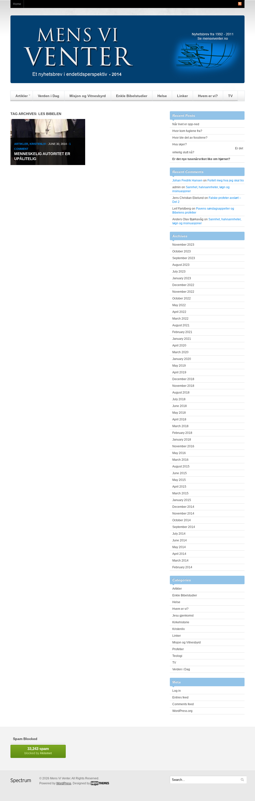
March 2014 (180, 560)
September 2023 (183, 258)
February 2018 (182, 433)
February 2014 (182, 567)
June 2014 (179, 540)
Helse (162, 96)
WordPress (63, 783)
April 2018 (179, 419)
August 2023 (181, 265)
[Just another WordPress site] (127, 82)
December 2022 (183, 285)
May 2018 (179, 412)
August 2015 (181, 466)
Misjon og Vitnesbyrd (87, 96)
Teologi (177, 656)
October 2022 (181, 298)
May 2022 (179, 305)
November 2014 (183, 513)
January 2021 (181, 339)
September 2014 (183, 527)
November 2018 (183, 386)
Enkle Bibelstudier (131, 96)
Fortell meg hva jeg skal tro (225, 180)
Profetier (178, 649)
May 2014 (179, 547)
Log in (176, 690)
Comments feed (183, 704)
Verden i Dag (48, 96)
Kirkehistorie (180, 622)
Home (17, 4)
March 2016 (180, 459)
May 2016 (179, 453)
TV (230, 96)
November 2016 (183, 446)
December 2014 (183, 507)
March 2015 (180, 493)
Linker (182, 96)
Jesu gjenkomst (182, 615)
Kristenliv (38, 143)
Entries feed (180, 697)
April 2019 (179, 372)
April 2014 (179, 554)
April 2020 (179, 345)
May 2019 (179, 365)
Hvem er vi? (208, 96)
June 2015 (179, 473)
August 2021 (181, 325)
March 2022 (180, 318)
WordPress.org (182, 711)
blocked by (38, 750)
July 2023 (179, 271)
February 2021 (182, 332)
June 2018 (179, 406)
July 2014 (179, 533)
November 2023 (183, 244)
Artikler (19, 97)
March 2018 (180, 426)
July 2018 (179, 399)
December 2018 (183, 379)
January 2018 (181, 439)
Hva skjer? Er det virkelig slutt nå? (207, 148)
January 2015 (181, 500)
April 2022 (179, 312)
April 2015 (179, 486)
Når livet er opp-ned (185, 124)
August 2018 (181, 392)
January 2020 (181, 359)
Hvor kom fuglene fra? (187, 131)
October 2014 (181, 520)
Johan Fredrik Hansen (187, 180)
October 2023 (181, 251)
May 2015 (179, 480)
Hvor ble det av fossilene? (189, 137)
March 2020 (180, 352)
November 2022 (183, 291)
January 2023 (181, 278)
